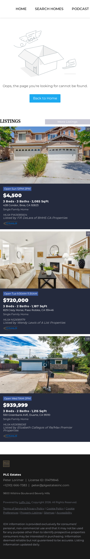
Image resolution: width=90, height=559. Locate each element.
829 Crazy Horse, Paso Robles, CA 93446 (28, 310)
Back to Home (45, 98)
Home (21, 9)
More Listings (67, 122)
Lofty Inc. (25, 502)
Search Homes (49, 9)
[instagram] (5, 551)
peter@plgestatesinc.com (50, 485)
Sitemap (49, 512)
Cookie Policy (55, 508)
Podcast (80, 9)
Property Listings (31, 512)
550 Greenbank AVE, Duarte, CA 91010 (26, 414)
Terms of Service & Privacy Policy (23, 508)
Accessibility (64, 512)
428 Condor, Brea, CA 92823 (21, 205)
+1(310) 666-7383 (15, 485)
